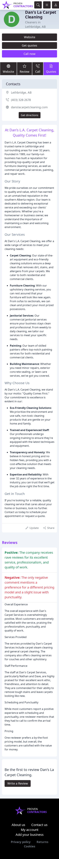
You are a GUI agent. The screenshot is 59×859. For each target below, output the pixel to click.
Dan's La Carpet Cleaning (40, 14)
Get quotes (29, 45)
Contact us (39, 825)
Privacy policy (20, 842)
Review (24, 72)
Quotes (51, 72)
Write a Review (17, 783)
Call (37, 72)
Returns (42, 842)
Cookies (29, 846)
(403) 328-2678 (21, 100)
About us (18, 825)
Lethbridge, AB (21, 92)
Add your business (30, 834)
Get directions (29, 115)
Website (29, 37)
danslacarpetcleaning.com (29, 107)
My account (29, 829)
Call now (29, 54)
